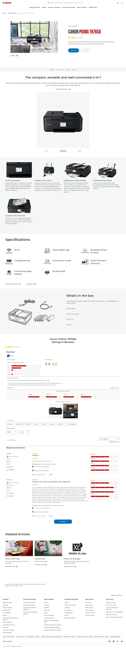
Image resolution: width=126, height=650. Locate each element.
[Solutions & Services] (75, 7)
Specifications (60, 69)
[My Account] (117, 3)
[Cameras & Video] (40, 7)
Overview (52, 69)
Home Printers (72, 26)
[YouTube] (122, 641)
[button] (46, 151)
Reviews (68, 69)
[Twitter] (117, 641)
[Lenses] (46, 7)
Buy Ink (85, 50)
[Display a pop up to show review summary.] (83, 38)
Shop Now (73, 50)
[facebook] (109, 641)
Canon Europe (7, 641)
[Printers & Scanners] (61, 7)
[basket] (122, 3)
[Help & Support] (87, 7)
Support (74, 69)
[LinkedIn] (113, 641)
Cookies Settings (115, 637)
